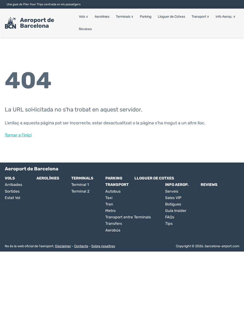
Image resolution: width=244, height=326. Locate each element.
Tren (109, 204)
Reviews (85, 29)
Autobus (113, 191)
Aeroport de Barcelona (37, 23)
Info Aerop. (225, 17)
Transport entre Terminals (128, 217)
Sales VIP (173, 197)
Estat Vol (12, 197)
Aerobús (112, 230)
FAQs (169, 217)
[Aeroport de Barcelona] (10, 23)
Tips (169, 223)
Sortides (12, 191)
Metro (110, 210)
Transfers (113, 223)
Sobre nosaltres (103, 246)
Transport (200, 17)
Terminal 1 (80, 184)
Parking (145, 17)
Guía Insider (175, 210)
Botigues (173, 204)
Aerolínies (102, 17)
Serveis (171, 191)
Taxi (108, 197)
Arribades (13, 184)
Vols (83, 17)
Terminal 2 (80, 191)
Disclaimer (63, 246)
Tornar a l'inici (18, 135)
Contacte (81, 246)
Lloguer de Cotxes (171, 17)
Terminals (124, 17)
